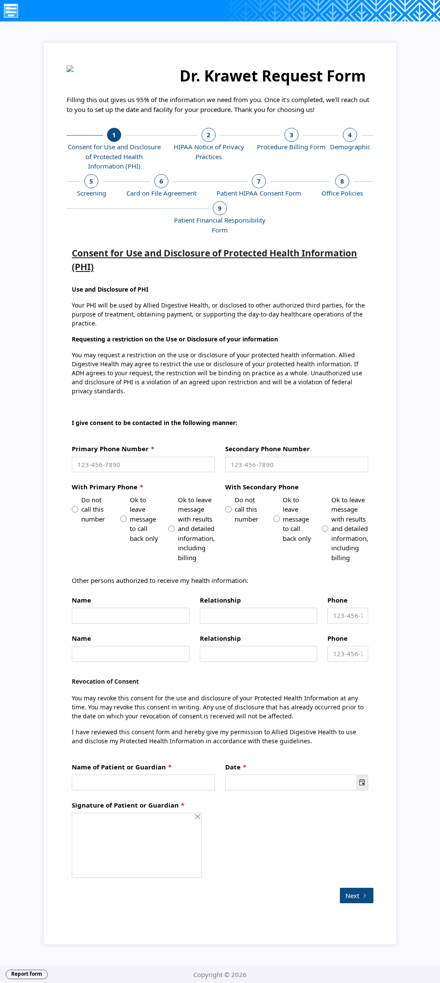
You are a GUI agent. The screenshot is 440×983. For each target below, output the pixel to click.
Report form (26, 973)
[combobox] (291, 782)
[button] (362, 782)
